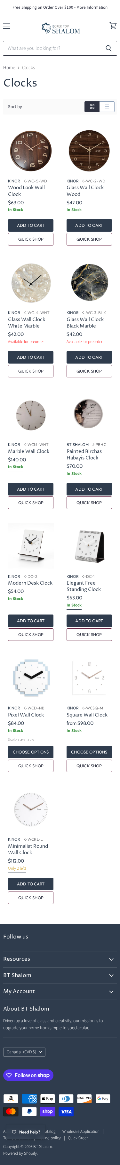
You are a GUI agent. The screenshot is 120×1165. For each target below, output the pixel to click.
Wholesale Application (81, 1131)
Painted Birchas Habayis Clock (84, 454)
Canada (21, 1052)
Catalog (49, 1131)
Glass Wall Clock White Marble (26, 322)
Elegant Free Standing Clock (84, 586)
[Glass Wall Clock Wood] (89, 151)
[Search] (108, 48)
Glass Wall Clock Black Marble (85, 322)
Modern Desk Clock (30, 583)
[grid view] (92, 106)
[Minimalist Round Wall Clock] (31, 809)
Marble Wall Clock (28, 451)
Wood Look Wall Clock (26, 191)
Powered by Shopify (20, 1153)
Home (9, 67)
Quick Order (78, 1138)
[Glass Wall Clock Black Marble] (89, 283)
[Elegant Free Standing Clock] (89, 546)
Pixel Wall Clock (26, 715)
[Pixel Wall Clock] (31, 678)
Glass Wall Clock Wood (85, 191)
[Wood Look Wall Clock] (31, 151)
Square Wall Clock (87, 715)
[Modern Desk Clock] (31, 546)
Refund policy (49, 1138)
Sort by (15, 106)
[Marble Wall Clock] (31, 414)
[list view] (107, 106)
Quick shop (31, 239)
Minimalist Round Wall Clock (28, 849)
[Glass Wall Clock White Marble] (31, 283)
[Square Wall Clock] (89, 678)
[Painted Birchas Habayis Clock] (89, 414)
